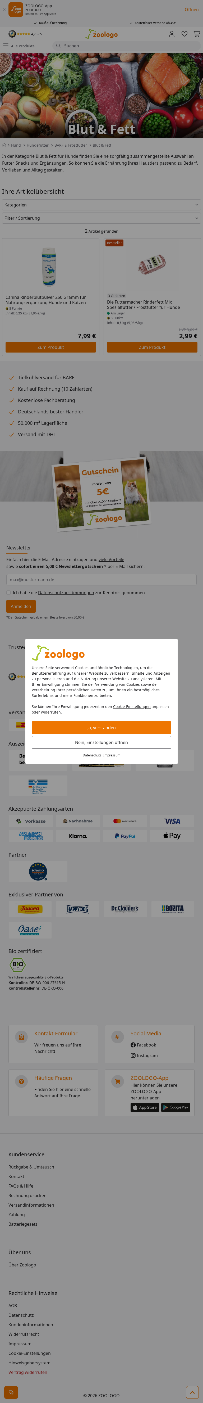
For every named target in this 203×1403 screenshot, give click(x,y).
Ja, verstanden (101, 727)
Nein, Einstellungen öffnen (101, 742)
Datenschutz (92, 755)
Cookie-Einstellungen (132, 706)
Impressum (111, 755)
